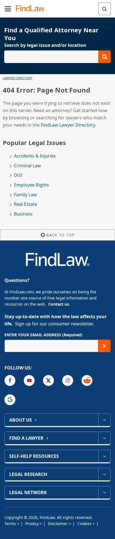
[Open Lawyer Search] (57, 56)
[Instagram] (67, 380)
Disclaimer (58, 523)
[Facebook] (9, 380)
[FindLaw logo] (32, 9)
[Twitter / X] (48, 380)
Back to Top (60, 235)
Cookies (85, 523)
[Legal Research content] (104, 474)
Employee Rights (31, 185)
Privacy (32, 523)
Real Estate (25, 204)
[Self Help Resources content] (104, 456)
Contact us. (59, 304)
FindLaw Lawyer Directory (68, 125)
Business (23, 214)
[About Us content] (104, 420)
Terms (10, 523)
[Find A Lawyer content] (104, 438)
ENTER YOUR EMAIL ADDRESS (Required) (43, 334)
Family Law (25, 195)
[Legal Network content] (104, 492)
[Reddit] (87, 380)
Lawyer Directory (17, 78)
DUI (18, 175)
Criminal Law (27, 166)
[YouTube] (29, 380)
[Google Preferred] (9, 399)
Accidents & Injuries (35, 156)
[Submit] (104, 346)
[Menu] (7, 8)
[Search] (104, 9)
